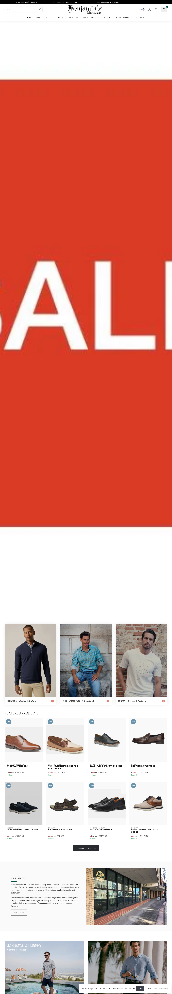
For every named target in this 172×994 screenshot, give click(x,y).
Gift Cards (140, 17)
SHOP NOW (19, 912)
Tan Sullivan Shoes (17, 766)
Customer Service (122, 17)
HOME (29, 17)
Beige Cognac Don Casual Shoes (145, 831)
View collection (84, 848)
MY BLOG (95, 17)
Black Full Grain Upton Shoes (106, 766)
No (149, 988)
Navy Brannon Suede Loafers (22, 830)
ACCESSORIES (56, 17)
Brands (106, 17)
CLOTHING (40, 17)
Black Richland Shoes (102, 830)
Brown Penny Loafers (143, 766)
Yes (140, 988)
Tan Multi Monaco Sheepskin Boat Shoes (63, 767)
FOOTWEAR (72, 17)
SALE (84, 17)
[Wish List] (156, 9)
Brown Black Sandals (60, 830)
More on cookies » (161, 989)
